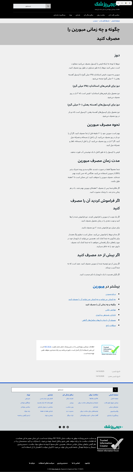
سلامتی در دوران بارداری (45, 407)
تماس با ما (76, 463)
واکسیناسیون (114, 411)
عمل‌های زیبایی (113, 407)
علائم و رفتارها (94, 398)
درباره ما (32, 463)
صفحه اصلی (113, 395)
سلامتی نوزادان (25, 407)
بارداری (50, 395)
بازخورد (87, 463)
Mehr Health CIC (56, 469)
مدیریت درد (69, 411)
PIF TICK (47, 347)
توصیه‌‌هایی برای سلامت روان (89, 411)
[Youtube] (68, 427)
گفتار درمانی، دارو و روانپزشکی (89, 415)
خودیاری (95, 406)
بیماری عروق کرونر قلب (111, 402)
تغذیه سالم (69, 398)
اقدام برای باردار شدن (46, 398)
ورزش (71, 402)
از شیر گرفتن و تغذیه (24, 415)
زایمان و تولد (49, 415)
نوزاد (28, 395)
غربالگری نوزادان (25, 402)
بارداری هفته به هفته (46, 411)
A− (122, 3)
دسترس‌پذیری (62, 463)
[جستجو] (48, 6)
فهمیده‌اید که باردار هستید (45, 402)
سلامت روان (93, 395)
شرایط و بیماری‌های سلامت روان (88, 402)
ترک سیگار (70, 415)
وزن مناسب (69, 407)
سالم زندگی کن (68, 395)
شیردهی (27, 398)
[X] (60, 427)
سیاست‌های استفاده (46, 463)
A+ (118, 3)
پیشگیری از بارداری (112, 415)
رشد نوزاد (27, 411)
